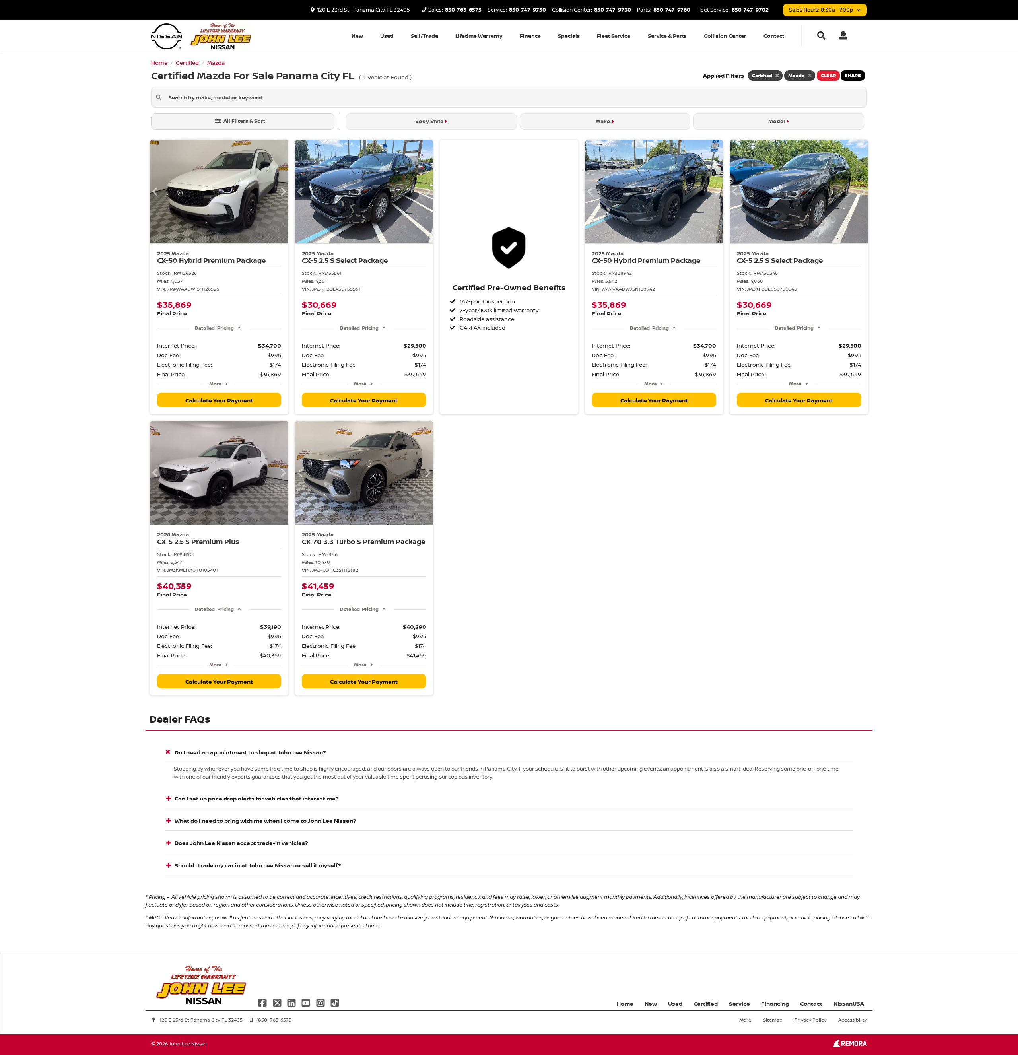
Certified (706, 1003)
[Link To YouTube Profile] (306, 1001)
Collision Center (725, 35)
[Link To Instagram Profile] (321, 1001)
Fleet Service (613, 35)
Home (625, 1003)
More (215, 383)
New (357, 35)
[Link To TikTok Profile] (334, 1001)
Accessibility (852, 1019)
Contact (774, 35)
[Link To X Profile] (277, 1001)
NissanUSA (848, 1003)
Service (739, 1003)
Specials (569, 35)
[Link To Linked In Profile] (292, 1001)
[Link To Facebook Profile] (263, 1001)
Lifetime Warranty (479, 35)
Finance (530, 35)
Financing (775, 1003)
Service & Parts (667, 35)
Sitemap (773, 1019)
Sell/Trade (424, 35)
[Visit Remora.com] (850, 1045)
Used (387, 35)
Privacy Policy (810, 1019)
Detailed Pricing (214, 327)
